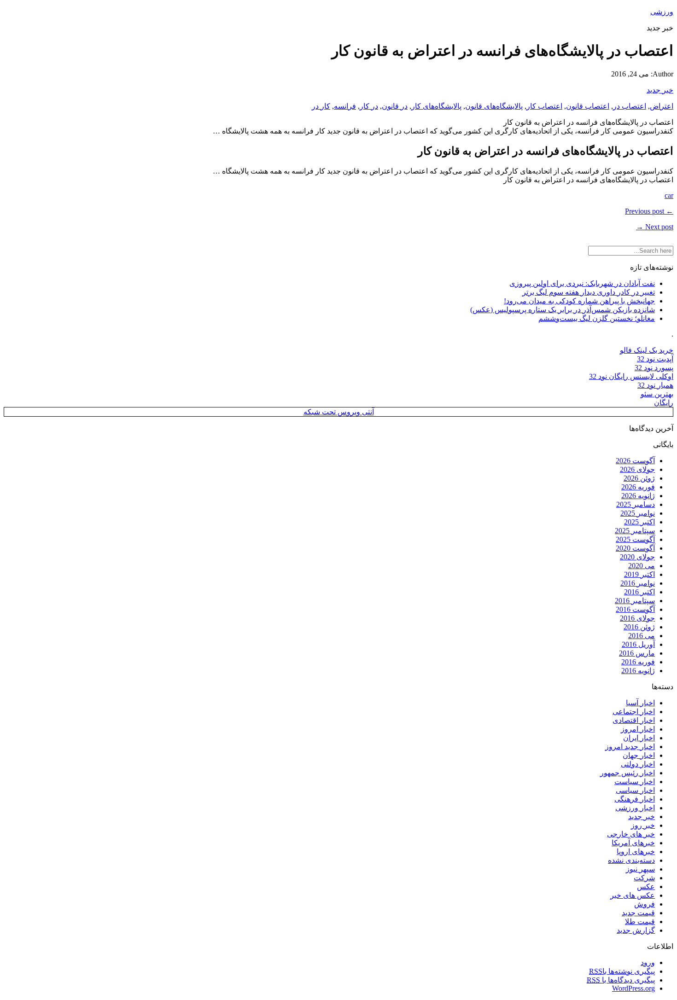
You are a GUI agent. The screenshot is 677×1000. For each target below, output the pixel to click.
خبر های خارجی (631, 834)
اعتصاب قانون (587, 106)
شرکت (644, 878)
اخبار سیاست (634, 781)
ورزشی (661, 12)
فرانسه (345, 106)
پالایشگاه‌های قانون (494, 106)
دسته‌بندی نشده (631, 860)
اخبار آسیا (640, 703)
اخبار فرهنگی (634, 799)
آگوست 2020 (635, 548)
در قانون (395, 106)
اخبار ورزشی (635, 808)
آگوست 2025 (635, 539)
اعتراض (661, 106)
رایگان (663, 403)
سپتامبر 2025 (635, 531)
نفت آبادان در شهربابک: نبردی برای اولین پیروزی (582, 283)
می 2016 (641, 636)
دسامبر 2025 (635, 504)
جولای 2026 (637, 469)
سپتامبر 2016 (635, 601)
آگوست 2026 (635, 461)
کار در (321, 106)
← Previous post (649, 211)
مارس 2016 (637, 653)
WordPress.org (633, 988)
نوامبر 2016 (637, 583)
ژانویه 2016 (638, 670)
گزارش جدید (636, 930)
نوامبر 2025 (637, 513)
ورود (648, 962)
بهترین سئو (657, 394)
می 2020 (641, 566)
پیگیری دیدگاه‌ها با (621, 980)
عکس (646, 886)
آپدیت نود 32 (655, 359)
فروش (644, 904)
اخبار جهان (639, 755)
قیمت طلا (640, 921)
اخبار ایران (639, 738)
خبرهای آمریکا (633, 843)
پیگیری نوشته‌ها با (622, 971)
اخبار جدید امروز (630, 746)
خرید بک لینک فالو (646, 350)
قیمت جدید (638, 913)
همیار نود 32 (655, 385)
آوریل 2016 (638, 644)
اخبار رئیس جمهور (627, 773)
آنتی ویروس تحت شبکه (338, 412)
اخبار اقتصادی (634, 720)
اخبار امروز (638, 729)
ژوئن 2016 (639, 627)
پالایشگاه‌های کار (436, 106)
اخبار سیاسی (635, 790)
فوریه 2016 (638, 662)
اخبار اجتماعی (634, 711)
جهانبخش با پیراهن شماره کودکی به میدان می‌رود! (579, 301)
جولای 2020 (637, 557)
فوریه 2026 (638, 487)
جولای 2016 (637, 618)
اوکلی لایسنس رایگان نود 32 (631, 376)
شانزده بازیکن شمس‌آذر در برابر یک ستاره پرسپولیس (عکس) (562, 310)
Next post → (654, 227)
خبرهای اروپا (636, 851)
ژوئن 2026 (639, 478)
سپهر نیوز (640, 869)
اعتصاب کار (544, 106)
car (669, 195)
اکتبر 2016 (639, 592)
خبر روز (643, 825)
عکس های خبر (632, 895)
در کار (369, 106)
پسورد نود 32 (654, 368)
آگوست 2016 (635, 609)
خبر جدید (660, 90)
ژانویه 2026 (638, 496)
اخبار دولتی (638, 764)
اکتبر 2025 (639, 522)
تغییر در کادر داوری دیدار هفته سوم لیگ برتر (588, 292)
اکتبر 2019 (639, 574)
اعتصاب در (629, 106)
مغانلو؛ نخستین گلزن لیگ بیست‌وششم (596, 318)
